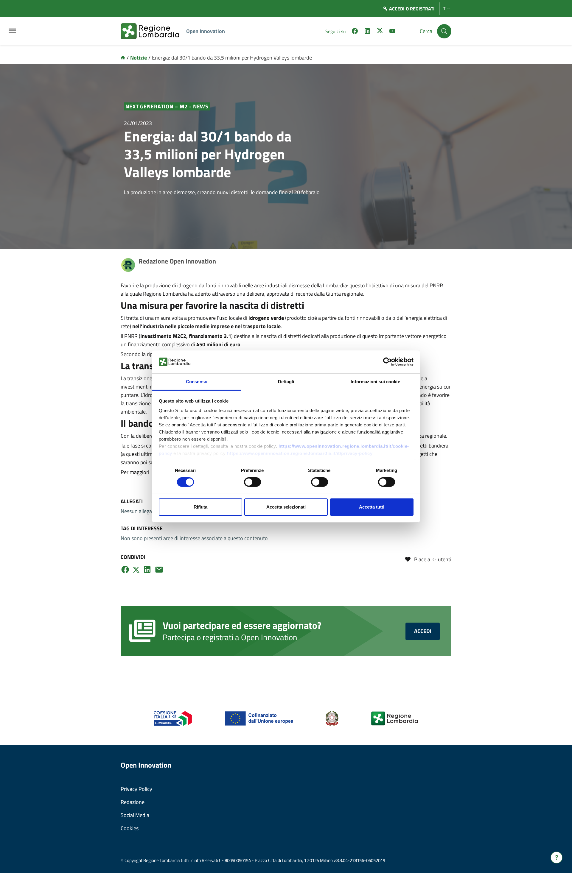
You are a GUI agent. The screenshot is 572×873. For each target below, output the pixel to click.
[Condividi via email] (159, 569)
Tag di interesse (142, 528)
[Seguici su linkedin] (367, 31)
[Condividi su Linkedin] (147, 569)
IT (443, 8)
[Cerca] (444, 31)
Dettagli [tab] (286, 381)
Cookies (130, 828)
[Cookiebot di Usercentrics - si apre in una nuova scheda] (387, 361)
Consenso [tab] (196, 381)
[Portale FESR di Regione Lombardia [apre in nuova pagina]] (173, 718)
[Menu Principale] (12, 31)
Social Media (135, 815)
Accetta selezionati (286, 506)
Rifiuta (200, 506)
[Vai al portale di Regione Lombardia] (153, 31)
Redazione (132, 802)
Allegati (132, 501)
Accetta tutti (371, 506)
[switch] (252, 482)
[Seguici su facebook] (354, 31)
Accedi (422, 631)
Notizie (138, 58)
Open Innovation (205, 31)
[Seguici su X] (379, 31)
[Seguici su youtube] (392, 31)
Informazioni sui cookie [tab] (375, 381)
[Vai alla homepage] (123, 58)
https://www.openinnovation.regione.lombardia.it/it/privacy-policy (300, 453)
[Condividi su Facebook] (125, 569)
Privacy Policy (136, 789)
